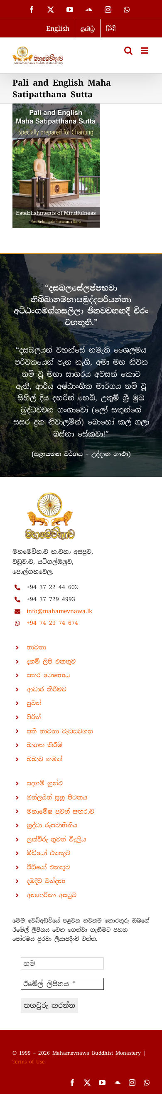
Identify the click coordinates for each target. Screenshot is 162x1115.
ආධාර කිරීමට (46, 689)
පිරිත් (34, 717)
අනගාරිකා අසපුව (51, 895)
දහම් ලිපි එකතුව (51, 661)
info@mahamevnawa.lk (59, 611)
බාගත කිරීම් (44, 745)
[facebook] (72, 1082)
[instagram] (132, 1082)
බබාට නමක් (44, 759)
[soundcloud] (117, 1082)
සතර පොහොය (48, 675)
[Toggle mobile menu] (145, 50)
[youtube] (102, 1082)
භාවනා (36, 647)
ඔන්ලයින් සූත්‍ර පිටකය (57, 797)
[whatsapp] (147, 1082)
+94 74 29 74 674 (52, 623)
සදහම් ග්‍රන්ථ (45, 783)
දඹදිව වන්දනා (46, 881)
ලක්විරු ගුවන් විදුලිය (56, 839)
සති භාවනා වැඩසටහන (60, 731)
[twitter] (87, 1082)
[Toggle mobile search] (128, 50)
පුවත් (34, 703)
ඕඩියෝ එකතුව (48, 853)
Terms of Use (28, 1061)
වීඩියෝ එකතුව (48, 867)
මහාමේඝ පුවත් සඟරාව (60, 811)
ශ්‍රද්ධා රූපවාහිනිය (52, 825)
